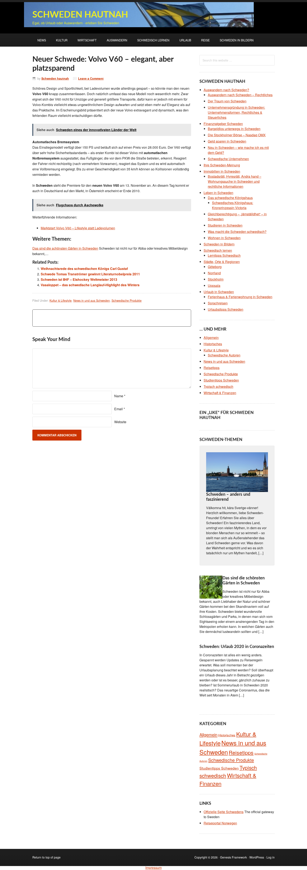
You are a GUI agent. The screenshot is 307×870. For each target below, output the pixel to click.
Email (118, 408)
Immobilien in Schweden (222, 171)
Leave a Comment (91, 78)
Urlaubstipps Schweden (225, 309)
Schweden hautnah (80, 14)
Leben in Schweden (218, 192)
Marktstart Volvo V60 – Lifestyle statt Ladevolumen (78, 228)
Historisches (213, 343)
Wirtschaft (87, 40)
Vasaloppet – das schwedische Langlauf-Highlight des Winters (90, 284)
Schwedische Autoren (224, 355)
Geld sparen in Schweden (227, 141)
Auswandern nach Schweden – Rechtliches (240, 94)
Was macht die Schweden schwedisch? (237, 231)
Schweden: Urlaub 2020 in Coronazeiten (236, 647)
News (41, 40)
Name (118, 395)
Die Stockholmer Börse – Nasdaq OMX (237, 135)
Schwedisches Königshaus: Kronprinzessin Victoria (232, 205)
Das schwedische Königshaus (230, 197)
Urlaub (185, 40)
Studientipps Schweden (221, 380)
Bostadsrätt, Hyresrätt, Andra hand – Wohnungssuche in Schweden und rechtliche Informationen (234, 181)
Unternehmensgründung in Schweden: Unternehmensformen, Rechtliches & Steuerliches (236, 112)
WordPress (256, 857)
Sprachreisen (218, 303)
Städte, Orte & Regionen (222, 261)
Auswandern (117, 40)
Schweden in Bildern (237, 40)
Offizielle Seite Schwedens (224, 811)
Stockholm (215, 279)
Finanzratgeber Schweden (223, 123)
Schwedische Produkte (127, 300)
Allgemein (211, 337)
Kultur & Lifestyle (60, 300)
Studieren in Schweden (225, 225)
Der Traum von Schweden (227, 101)
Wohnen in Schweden (224, 237)
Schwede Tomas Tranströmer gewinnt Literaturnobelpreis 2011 (90, 274)
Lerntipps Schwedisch (224, 255)
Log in (270, 857)
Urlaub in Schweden (219, 291)
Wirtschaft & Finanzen (220, 392)
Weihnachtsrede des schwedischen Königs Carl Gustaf (84, 268)
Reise (205, 40)
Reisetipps (211, 367)
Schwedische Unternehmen (228, 158)
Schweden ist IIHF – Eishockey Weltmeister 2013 (79, 279)
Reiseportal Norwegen (220, 823)
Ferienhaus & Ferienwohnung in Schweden (240, 296)
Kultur (61, 40)
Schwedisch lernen (153, 40)
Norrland (214, 273)
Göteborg (215, 266)
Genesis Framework (233, 857)
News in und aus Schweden (91, 300)
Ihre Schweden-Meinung (222, 165)
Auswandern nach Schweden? (226, 89)
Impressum (153, 867)
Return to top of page (46, 857)
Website (120, 421)
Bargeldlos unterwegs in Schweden (234, 128)
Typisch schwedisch (218, 386)
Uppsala (214, 285)
